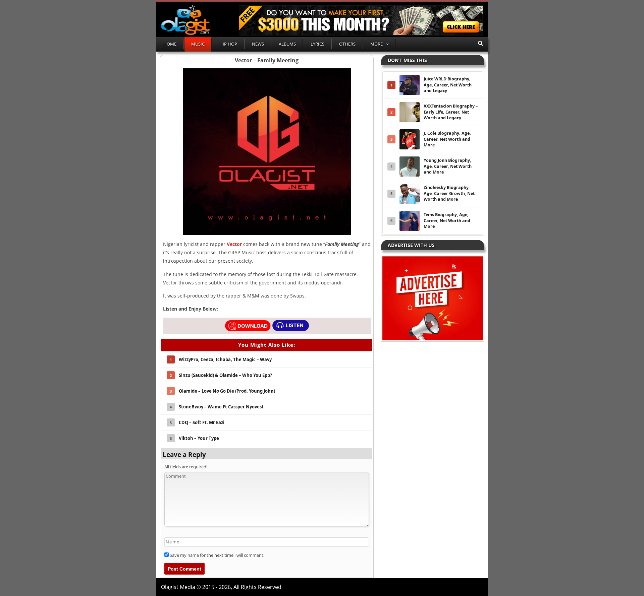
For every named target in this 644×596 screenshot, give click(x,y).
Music (198, 44)
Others (347, 44)
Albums (287, 44)
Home (169, 44)
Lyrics (317, 44)
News (258, 44)
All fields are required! (185, 467)
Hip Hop (228, 44)
